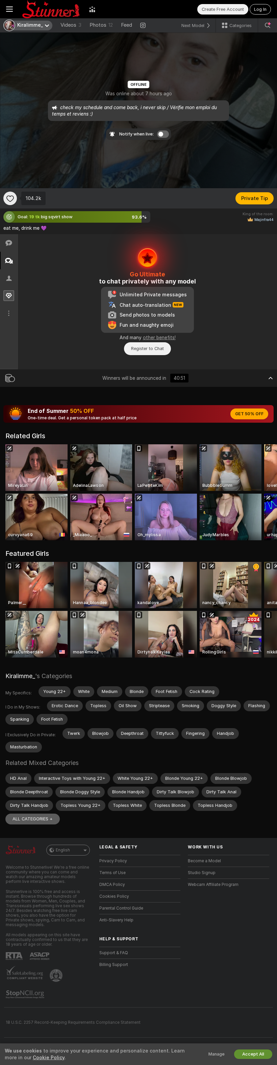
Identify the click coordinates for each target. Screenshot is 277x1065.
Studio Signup (202, 872)
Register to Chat (147, 348)
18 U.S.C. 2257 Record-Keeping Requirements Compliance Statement (73, 1022)
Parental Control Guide (121, 908)
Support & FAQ (113, 952)
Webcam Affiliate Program (213, 884)
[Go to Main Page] (51, 9)
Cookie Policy (49, 1057)
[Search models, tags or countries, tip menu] (267, 25)
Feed (126, 25)
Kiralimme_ (20, 675)
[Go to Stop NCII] (26, 994)
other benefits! (159, 337)
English (63, 850)
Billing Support (113, 964)
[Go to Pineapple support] (57, 975)
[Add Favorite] (10, 198)
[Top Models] (92, 9)
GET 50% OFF (249, 414)
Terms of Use (112, 872)
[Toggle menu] (9, 9)
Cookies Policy (114, 896)
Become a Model (204, 861)
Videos (70, 25)
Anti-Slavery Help (116, 920)
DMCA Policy (112, 884)
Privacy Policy (113, 861)
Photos (101, 25)
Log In (260, 9)
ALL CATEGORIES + (32, 818)
